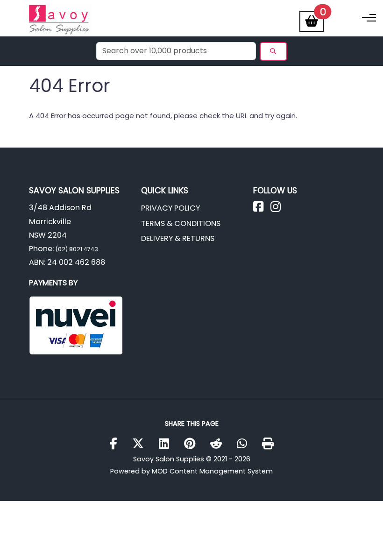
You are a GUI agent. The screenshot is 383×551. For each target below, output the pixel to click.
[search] (273, 51)
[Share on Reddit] (219, 444)
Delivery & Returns (177, 238)
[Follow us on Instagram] (279, 209)
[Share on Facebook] (117, 444)
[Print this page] (268, 444)
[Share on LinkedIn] (167, 444)
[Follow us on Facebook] (261, 209)
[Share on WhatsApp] (245, 444)
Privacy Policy (170, 208)
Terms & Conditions (180, 223)
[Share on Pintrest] (193, 444)
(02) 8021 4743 (76, 249)
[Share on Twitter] (141, 444)
